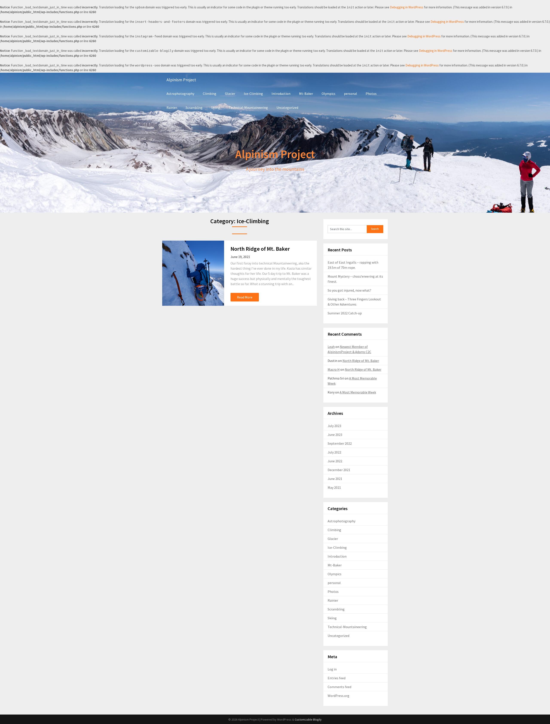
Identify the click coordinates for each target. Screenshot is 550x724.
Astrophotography (180, 93)
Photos (371, 93)
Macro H (334, 369)
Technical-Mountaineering (248, 107)
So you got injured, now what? (349, 290)
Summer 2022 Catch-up (345, 313)
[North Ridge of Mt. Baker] (193, 273)
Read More (244, 297)
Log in (332, 669)
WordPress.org (338, 695)
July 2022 (334, 452)
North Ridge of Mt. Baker (260, 248)
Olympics (328, 93)
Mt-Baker (306, 93)
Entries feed (336, 678)
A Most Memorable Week (358, 392)
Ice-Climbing (253, 93)
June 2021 (335, 479)
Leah (331, 346)
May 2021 (334, 487)
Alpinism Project (181, 79)
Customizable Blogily (308, 719)
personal (350, 93)
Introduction (281, 93)
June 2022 (335, 461)
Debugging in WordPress (406, 7)
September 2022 (340, 443)
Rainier (172, 107)
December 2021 (339, 470)
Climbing (209, 93)
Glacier (230, 93)
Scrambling (194, 107)
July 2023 (334, 426)
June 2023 (335, 434)
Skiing (215, 107)
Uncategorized (287, 107)
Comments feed (339, 687)
